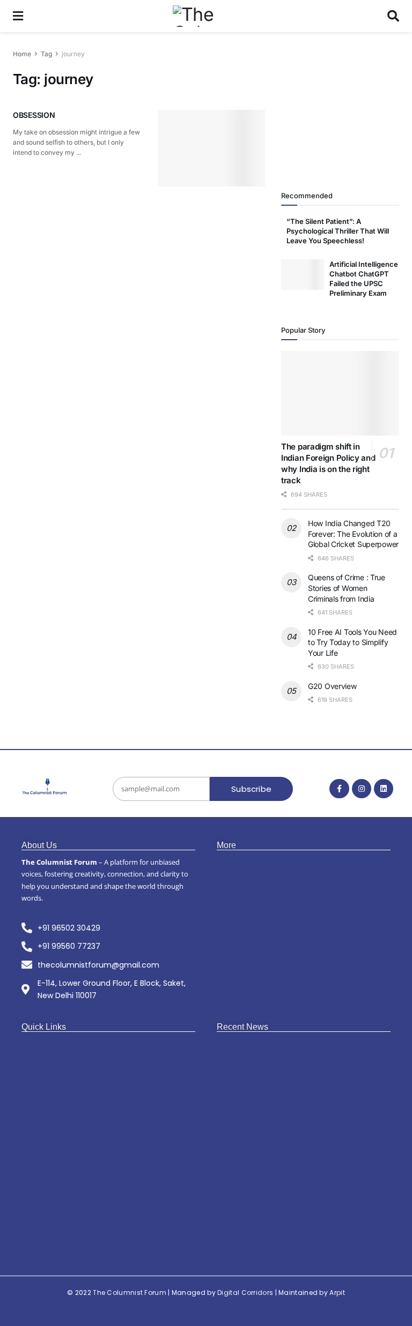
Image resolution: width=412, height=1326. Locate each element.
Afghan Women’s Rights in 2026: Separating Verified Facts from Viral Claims (297, 1232)
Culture (230, 929)
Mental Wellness (246, 946)
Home (22, 54)
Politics (229, 913)
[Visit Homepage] (205, 16)
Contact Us (40, 1078)
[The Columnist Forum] (45, 787)
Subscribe (251, 789)
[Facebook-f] (339, 788)
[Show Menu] (18, 16)
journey (73, 54)
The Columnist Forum (129, 1292)
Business (233, 879)
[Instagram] (361, 788)
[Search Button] (393, 16)
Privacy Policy (45, 1094)
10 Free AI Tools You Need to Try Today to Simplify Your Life (352, 642)
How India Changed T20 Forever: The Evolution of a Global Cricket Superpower (353, 534)
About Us (37, 1044)
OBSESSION (34, 114)
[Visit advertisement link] (340, 107)
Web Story (39, 1061)
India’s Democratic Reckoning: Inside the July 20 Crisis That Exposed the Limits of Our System (305, 1154)
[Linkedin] (383, 788)
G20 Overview (332, 686)
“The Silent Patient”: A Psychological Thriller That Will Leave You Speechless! (337, 231)
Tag (46, 54)
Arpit (337, 1292)
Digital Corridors (245, 1292)
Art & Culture (240, 863)
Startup (230, 896)
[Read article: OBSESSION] (211, 148)
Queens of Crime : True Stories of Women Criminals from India (346, 588)
